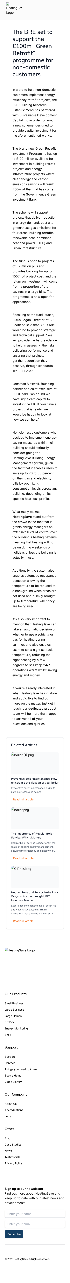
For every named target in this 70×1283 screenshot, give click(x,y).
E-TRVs (9, 1022)
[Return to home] (14, 10)
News (8, 1150)
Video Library (13, 1081)
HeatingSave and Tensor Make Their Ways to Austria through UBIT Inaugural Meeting (34, 896)
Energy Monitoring (16, 1028)
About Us (11, 1103)
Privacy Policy (14, 1163)
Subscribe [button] (14, 1234)
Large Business (14, 1009)
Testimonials (12, 1157)
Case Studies (13, 1144)
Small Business (14, 1003)
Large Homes (13, 1015)
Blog (7, 1138)
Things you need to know (21, 1069)
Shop (8, 1034)
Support (10, 1056)
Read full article (23, 799)
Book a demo (13, 1075)
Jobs (8, 1116)
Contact (10, 1063)
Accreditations (14, 1110)
